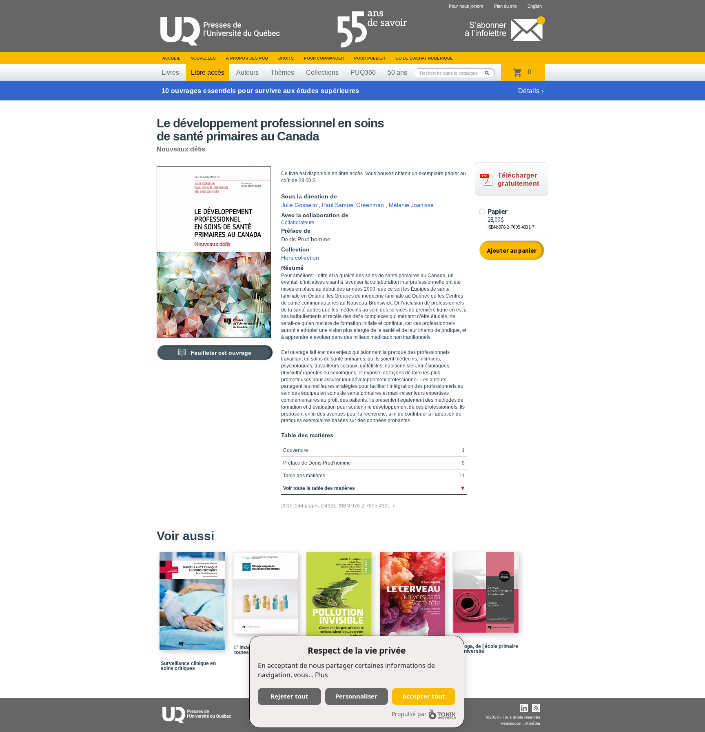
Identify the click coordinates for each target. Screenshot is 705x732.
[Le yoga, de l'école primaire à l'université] (487, 588)
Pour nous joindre (466, 6)
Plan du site (505, 6)
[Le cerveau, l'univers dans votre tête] (413, 597)
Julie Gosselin (299, 205)
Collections (322, 72)
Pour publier (369, 58)
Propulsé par (409, 714)
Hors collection (300, 257)
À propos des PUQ (247, 58)
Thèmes (282, 72)
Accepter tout (423, 696)
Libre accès (207, 72)
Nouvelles (203, 58)
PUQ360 (363, 72)
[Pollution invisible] (340, 593)
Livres (170, 72)
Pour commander (324, 58)
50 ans (397, 72)
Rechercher (489, 73)
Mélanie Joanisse (411, 205)
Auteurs (247, 72)
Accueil (171, 58)
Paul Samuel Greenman (353, 205)
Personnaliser (356, 696)
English (535, 6)
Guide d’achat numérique (424, 58)
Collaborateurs (297, 222)
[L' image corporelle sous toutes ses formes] (267, 589)
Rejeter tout (289, 696)
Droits (286, 58)
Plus (321, 674)
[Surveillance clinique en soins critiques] (193, 597)
